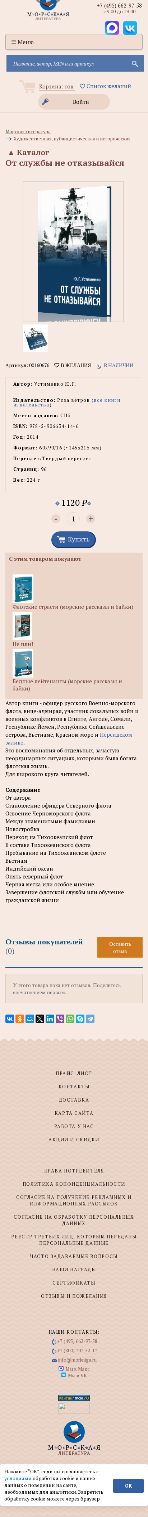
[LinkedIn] (50, 1019)
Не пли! (23, 643)
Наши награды (74, 1269)
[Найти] (134, 63)
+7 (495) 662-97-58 (119, 5)
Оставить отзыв (120, 947)
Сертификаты (73, 1283)
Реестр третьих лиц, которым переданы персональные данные (74, 1239)
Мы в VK (77, 1375)
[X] (40, 1019)
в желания (75, 365)
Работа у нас (74, 1126)
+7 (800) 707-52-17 (77, 1350)
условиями (18, 1478)
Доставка (74, 1100)
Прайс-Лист (74, 1073)
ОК (128, 1486)
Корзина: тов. (57, 86)
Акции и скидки (74, 1139)
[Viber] (60, 1019)
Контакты (74, 1086)
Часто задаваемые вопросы (73, 1256)
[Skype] (80, 1019)
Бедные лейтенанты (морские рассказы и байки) (67, 685)
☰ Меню (22, 42)
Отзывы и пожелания (74, 1296)
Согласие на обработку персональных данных (74, 1220)
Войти (81, 101)
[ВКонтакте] (9, 1019)
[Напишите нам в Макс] (112, 28)
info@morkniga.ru (77, 1360)
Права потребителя (74, 1170)
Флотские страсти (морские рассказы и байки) (73, 606)
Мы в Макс (77, 1369)
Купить (78, 539)
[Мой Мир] (30, 1019)
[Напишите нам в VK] (130, 28)
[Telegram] (90, 1019)
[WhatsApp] (70, 1019)
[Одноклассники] (19, 1019)
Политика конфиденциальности (74, 1184)
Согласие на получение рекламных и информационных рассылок (73, 1200)
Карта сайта (74, 1113)
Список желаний (108, 86)
